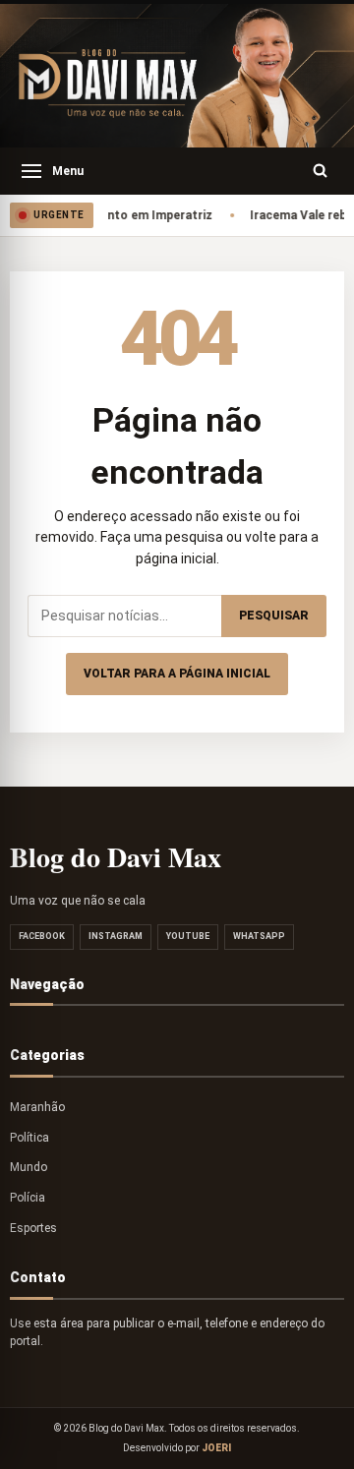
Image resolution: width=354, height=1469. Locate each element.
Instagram (115, 936)
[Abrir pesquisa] (320, 171)
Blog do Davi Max (115, 857)
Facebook (42, 936)
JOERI (216, 1447)
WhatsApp (259, 936)
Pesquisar (274, 615)
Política (29, 1138)
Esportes (33, 1228)
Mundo (28, 1167)
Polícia (27, 1198)
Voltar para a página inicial (177, 673)
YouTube (187, 936)
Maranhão (37, 1107)
